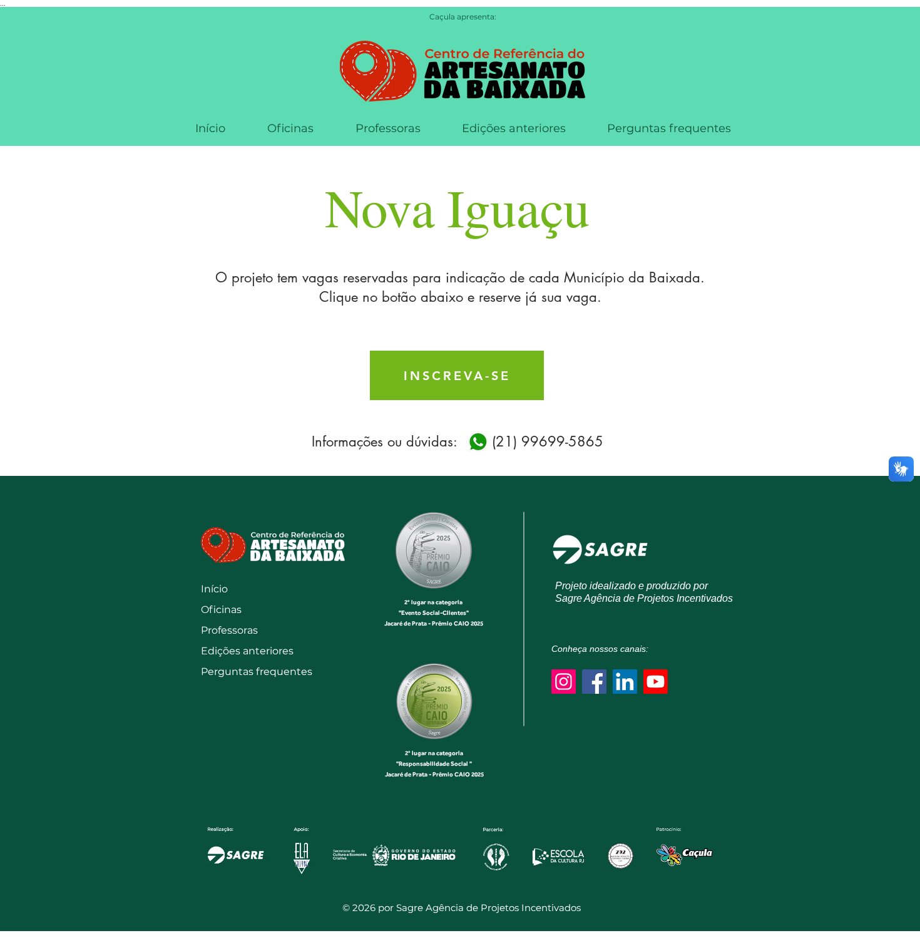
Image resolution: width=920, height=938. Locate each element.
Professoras (229, 630)
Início (214, 589)
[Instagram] (563, 681)
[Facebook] (594, 681)
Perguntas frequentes (245, 672)
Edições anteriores (245, 651)
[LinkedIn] (625, 681)
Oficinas (221, 610)
